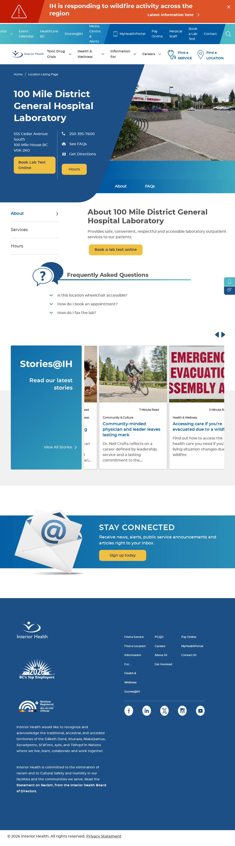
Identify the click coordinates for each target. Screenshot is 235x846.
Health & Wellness (85, 54)
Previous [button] (221, 334)
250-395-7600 (82, 134)
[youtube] (200, 711)
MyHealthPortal (132, 34)
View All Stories (58, 447)
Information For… (132, 660)
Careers (148, 54)
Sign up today (123, 555)
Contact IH (188, 655)
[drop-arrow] (12, 34)
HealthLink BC (49, 34)
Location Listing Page (43, 74)
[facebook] (128, 711)
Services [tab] (19, 230)
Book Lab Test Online (32, 165)
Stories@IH (74, 34)
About (121, 186)
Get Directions (82, 154)
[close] (229, 6)
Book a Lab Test (193, 34)
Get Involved (163, 664)
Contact (210, 34)
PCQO (159, 637)
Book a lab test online (116, 250)
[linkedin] (146, 711)
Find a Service (134, 637)
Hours (74, 169)
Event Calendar (26, 34)
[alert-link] (117, 11)
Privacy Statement (103, 836)
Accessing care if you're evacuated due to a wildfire (188, 427)
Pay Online (157, 34)
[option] (119, 408)
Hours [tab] (17, 246)
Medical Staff (175, 34)
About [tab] (17, 214)
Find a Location (135, 646)
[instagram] (182, 711)
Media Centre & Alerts (95, 34)
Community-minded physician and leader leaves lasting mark (117, 429)
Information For (120, 54)
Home (18, 74)
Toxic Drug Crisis (56, 54)
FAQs (150, 186)
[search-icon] (229, 34)
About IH (161, 655)
